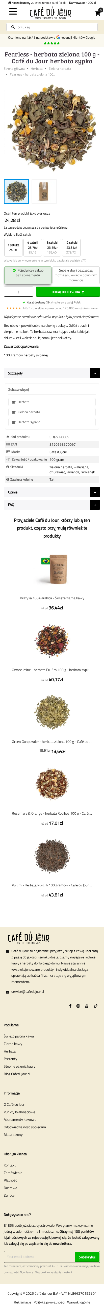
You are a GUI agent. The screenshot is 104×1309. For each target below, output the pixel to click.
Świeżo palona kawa (19, 1036)
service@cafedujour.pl (27, 991)
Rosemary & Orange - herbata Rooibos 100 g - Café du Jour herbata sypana (52, 813)
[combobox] (52, 27)
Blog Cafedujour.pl (17, 1073)
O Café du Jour (14, 1104)
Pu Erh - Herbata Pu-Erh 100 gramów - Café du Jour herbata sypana (52, 885)
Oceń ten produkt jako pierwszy (27, 213)
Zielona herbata (60, 68)
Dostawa (10, 1187)
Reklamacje (22, 1302)
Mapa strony (13, 1134)
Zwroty (9, 1195)
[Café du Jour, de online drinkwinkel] (52, 12)
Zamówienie (13, 1172)
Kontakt (10, 1165)
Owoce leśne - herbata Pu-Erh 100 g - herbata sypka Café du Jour (52, 669)
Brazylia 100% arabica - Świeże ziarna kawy (52, 598)
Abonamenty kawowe (20, 1119)
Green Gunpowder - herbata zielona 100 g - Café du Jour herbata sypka (52, 741)
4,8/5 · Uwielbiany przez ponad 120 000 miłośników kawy (52, 308)
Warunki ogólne (78, 1302)
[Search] (13, 27)
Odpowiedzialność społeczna (25, 1127)
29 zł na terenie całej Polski (54, 302)
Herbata (37, 68)
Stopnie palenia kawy (19, 1066)
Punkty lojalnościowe (19, 1112)
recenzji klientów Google (78, 37)
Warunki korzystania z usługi (53, 1272)
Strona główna (14, 68)
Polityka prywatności (49, 1302)
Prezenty (10, 1058)
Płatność (10, 1180)
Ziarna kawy (13, 1043)
